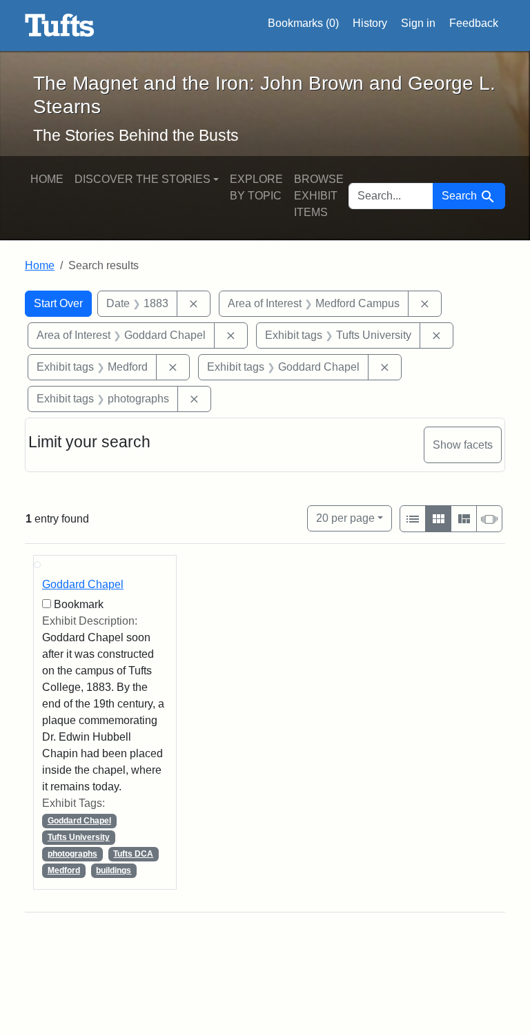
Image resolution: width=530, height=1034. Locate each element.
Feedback (473, 23)
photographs (72, 854)
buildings (113, 870)
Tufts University (79, 837)
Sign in (418, 23)
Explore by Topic (256, 187)
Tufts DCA (133, 854)
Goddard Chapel (83, 584)
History (370, 23)
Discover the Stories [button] (142, 179)
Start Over (58, 303)
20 (345, 517)
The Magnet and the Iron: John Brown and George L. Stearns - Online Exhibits (60, 25)
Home (46, 179)
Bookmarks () (303, 23)
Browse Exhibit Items (319, 195)
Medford (64, 870)
